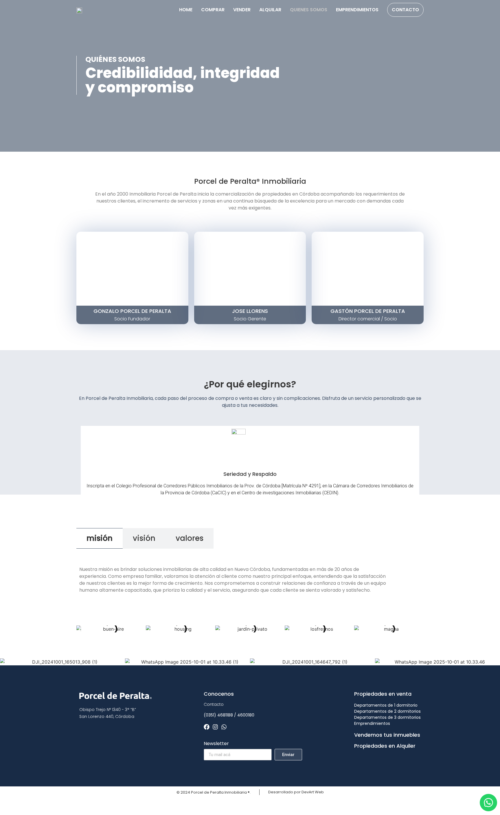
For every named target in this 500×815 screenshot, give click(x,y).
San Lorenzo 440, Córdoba (106, 716)
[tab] (99, 538)
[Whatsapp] (224, 727)
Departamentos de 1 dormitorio (386, 705)
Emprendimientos (357, 9)
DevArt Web (313, 792)
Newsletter (216, 744)
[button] (79, 628)
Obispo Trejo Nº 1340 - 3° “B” (107, 709)
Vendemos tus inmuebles (387, 734)
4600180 (245, 715)
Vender (242, 9)
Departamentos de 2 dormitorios (387, 711)
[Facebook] (206, 727)
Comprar (213, 9)
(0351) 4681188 (218, 715)
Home (185, 9)
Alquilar (270, 9)
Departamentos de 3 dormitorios (387, 717)
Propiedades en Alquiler (385, 745)
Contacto (405, 9)
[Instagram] (215, 727)
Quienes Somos (308, 9)
